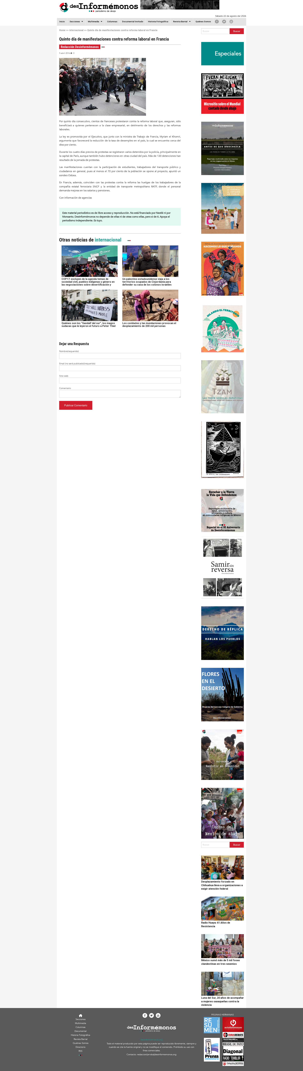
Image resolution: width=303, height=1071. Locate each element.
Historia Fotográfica (158, 21)
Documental (80, 1031)
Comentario (65, 388)
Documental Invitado (132, 21)
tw (224, 21)
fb (217, 21)
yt (231, 21)
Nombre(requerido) (69, 351)
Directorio (80, 1047)
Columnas (112, 21)
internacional (76, 30)
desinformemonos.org (152, 1039)
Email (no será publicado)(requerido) (77, 363)
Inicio (62, 21)
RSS (80, 1051)
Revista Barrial (180, 21)
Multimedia (93, 21)
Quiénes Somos (203, 21)
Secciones (81, 1019)
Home (62, 30)
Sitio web (63, 375)
